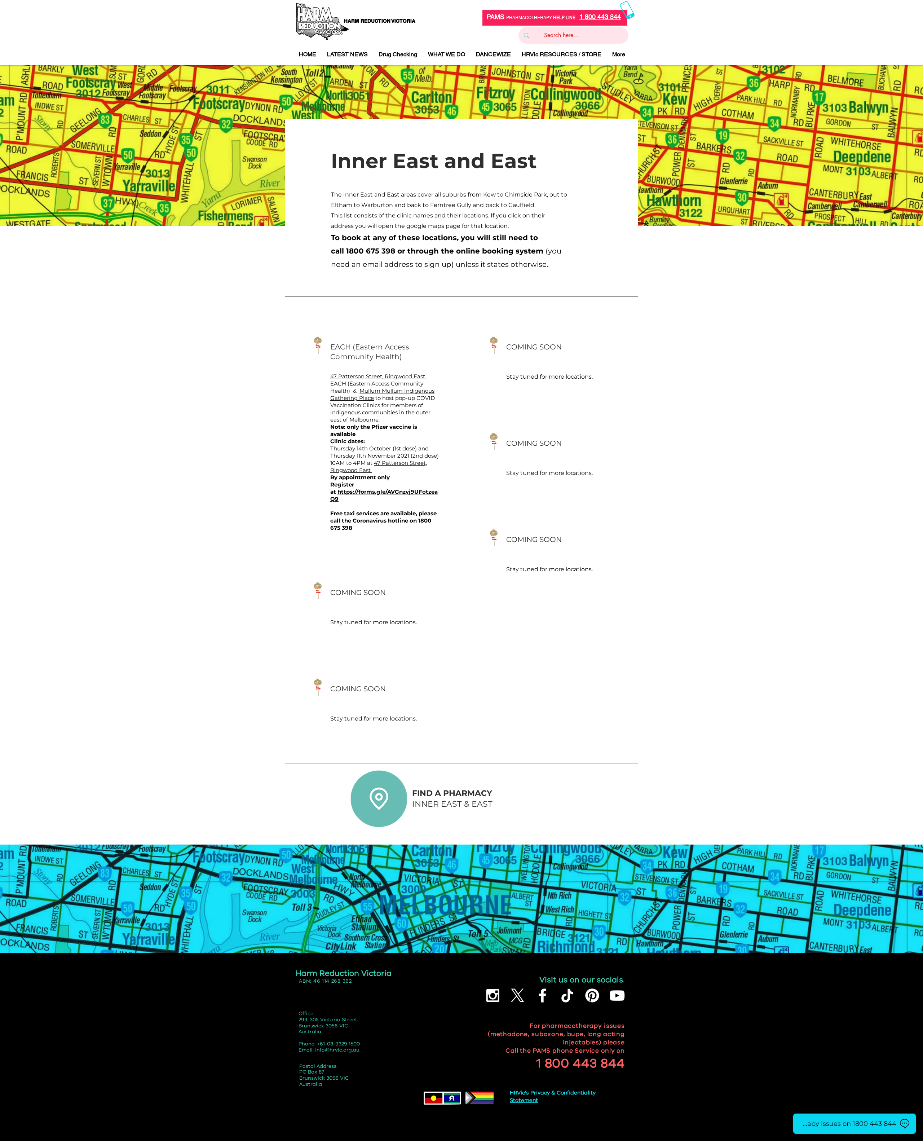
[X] (517, 995)
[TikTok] (567, 995)
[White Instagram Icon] (492, 995)
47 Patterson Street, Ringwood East (378, 376)
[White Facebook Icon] (542, 995)
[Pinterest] (592, 995)
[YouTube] (617, 995)
